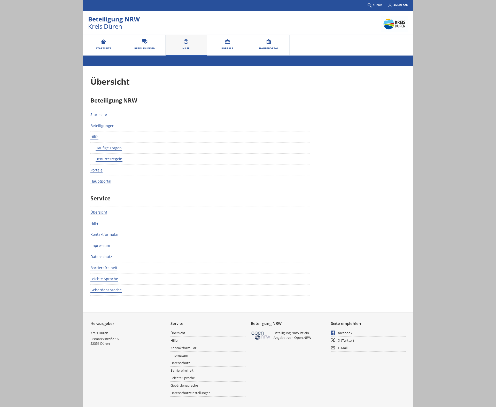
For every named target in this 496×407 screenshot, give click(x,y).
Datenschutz (101, 256)
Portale (96, 170)
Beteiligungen (102, 125)
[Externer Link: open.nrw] (261, 335)
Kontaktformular (104, 234)
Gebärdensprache (106, 289)
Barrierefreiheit (103, 267)
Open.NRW (302, 337)
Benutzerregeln (109, 158)
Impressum (100, 245)
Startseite (98, 114)
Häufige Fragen (109, 147)
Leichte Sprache (104, 278)
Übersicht (98, 212)
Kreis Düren (99, 333)
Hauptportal (100, 181)
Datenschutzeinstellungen (191, 392)
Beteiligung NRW (114, 19)
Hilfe (94, 136)
